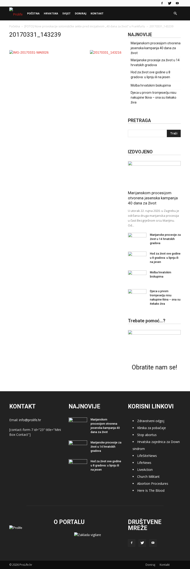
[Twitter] (169, 3)
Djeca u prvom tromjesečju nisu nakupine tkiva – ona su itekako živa (153, 97)
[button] (175, 13)
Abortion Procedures (152, 483)
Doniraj (80, 13)
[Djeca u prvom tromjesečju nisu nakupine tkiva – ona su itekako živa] (137, 295)
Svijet (66, 13)
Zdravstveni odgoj (150, 421)
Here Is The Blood (151, 490)
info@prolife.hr (30, 420)
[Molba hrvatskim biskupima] (137, 276)
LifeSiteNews (147, 455)
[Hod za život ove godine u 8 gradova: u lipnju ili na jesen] (137, 258)
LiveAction (145, 469)
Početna (33, 13)
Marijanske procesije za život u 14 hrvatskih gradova (155, 62)
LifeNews (144, 462)
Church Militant (148, 476)
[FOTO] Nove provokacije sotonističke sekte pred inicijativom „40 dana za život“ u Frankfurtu (84, 26)
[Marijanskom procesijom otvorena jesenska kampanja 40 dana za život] (154, 174)
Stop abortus (147, 435)
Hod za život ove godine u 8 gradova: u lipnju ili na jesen (150, 74)
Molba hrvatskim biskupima (151, 85)
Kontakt (97, 13)
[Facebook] (161, 3)
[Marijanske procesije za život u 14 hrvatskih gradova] (137, 239)
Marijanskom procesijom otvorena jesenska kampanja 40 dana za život (155, 48)
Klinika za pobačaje (151, 428)
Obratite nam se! (154, 367)
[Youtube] (177, 3)
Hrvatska (51, 13)
